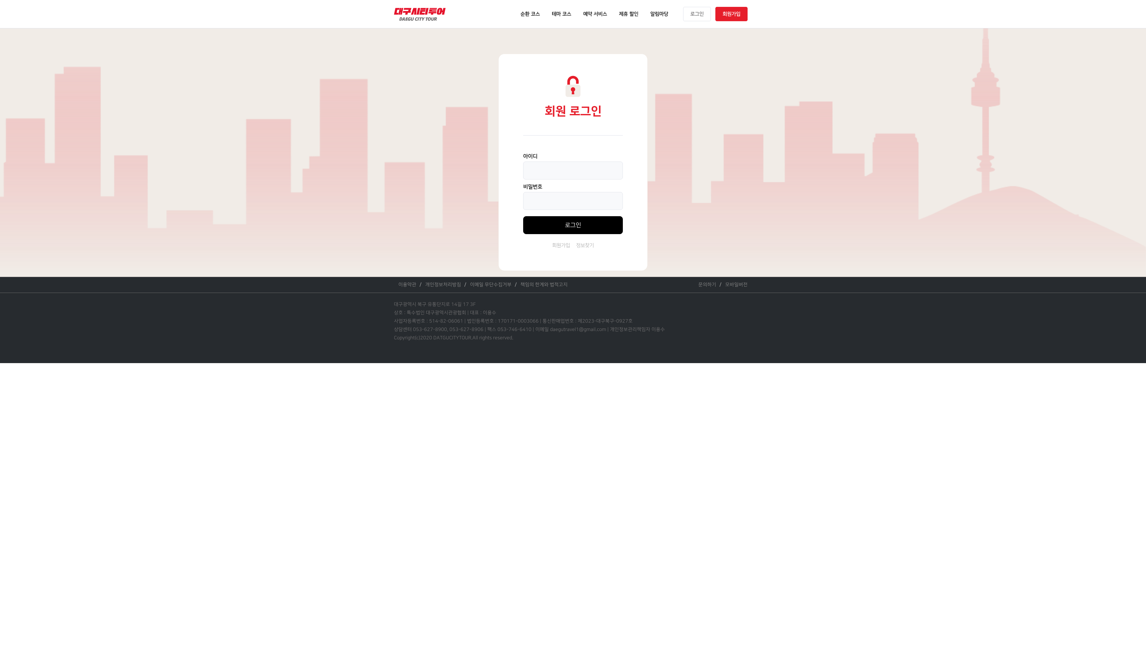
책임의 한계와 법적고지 (544, 284)
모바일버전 (736, 284)
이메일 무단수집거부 (491, 284)
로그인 (573, 225)
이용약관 (407, 284)
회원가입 (561, 245)
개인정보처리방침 (443, 284)
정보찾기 (585, 245)
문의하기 (707, 284)
